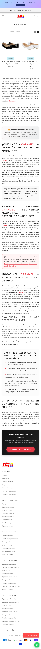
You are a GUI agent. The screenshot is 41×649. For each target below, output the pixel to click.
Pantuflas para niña (7, 589)
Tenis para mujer (7, 520)
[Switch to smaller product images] (38, 32)
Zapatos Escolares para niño (10, 602)
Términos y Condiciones (9, 491)
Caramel (10, 58)
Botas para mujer (7, 510)
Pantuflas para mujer (8, 513)
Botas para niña (6, 570)
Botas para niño (6, 605)
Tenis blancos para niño (9, 618)
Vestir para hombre (7, 555)
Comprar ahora (20, 5)
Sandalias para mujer (8, 516)
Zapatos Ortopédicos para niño (11, 621)
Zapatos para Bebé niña (9, 564)
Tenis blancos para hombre (10, 539)
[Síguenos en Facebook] (3, 630)
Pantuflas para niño (8, 624)
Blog (3, 485)
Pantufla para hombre (8, 548)
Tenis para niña (6, 580)
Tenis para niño (6, 615)
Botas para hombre (7, 545)
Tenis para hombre (7, 536)
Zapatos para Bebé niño (9, 599)
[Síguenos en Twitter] (8, 630)
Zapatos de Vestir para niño (10, 612)
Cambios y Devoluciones (9, 494)
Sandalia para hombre (8, 551)
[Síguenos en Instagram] (13, 630)
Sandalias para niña (7, 574)
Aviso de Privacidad (7, 488)
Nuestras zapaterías (8, 482)
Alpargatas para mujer (8, 504)
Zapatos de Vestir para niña (10, 577)
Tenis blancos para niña (9, 583)
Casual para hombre (8, 542)
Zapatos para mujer (7, 526)
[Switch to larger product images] (35, 32)
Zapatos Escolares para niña (10, 567)
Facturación (5, 478)
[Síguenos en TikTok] (18, 630)
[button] (36, 644)
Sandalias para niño (8, 608)
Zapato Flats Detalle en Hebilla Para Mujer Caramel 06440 (10, 63)
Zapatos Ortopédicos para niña (11, 586)
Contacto (4, 475)
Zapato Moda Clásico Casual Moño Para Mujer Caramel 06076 (30, 64)
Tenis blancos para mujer (9, 523)
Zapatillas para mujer (8, 507)
